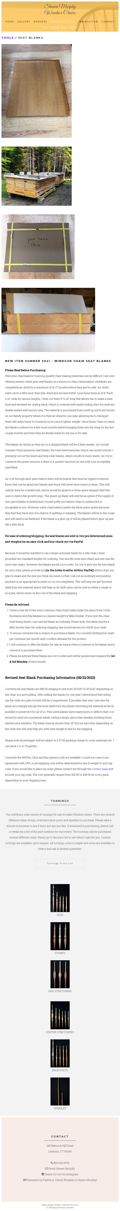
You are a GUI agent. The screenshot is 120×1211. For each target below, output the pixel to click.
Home (9, 21)
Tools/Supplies (62, 21)
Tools (7, 37)
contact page (100, 769)
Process (40, 21)
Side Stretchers (60, 991)
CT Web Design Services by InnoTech (60, 1207)
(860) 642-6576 (64, 27)
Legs (60, 915)
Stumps (60, 953)
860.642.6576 (61, 1163)
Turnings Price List (60, 863)
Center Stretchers (60, 1032)
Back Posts (60, 1070)
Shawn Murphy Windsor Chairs (60, 9)
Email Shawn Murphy (61, 1168)
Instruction (88, 21)
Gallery (23, 21)
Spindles (60, 1108)
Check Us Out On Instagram (61, 1174)
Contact (108, 21)
